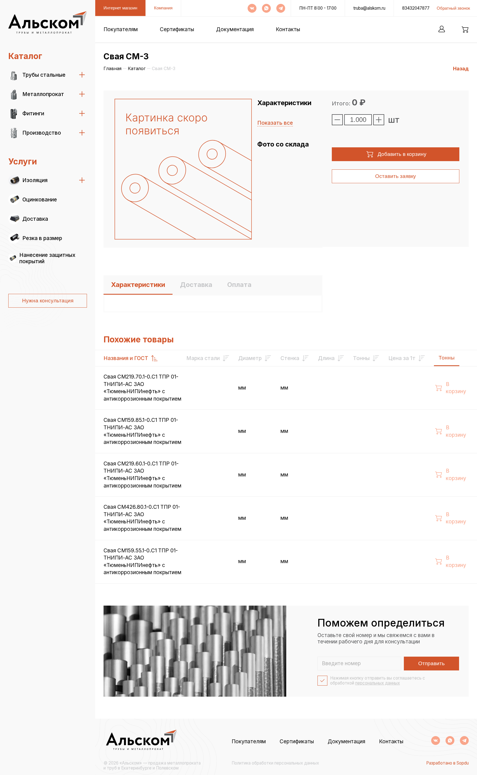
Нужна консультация (47, 300)
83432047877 (416, 8)
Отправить (431, 663)
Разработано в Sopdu (447, 763)
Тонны (447, 358)
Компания (163, 8)
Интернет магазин (120, 8)
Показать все (275, 123)
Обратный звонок (453, 8)
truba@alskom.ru (369, 8)
